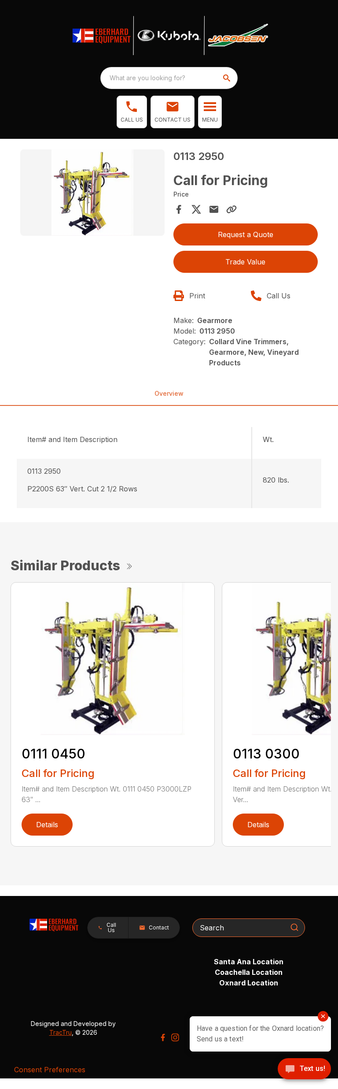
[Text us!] (304, 1069)
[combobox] (169, 78)
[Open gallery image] (92, 192)
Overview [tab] (169, 393)
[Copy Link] (231, 209)
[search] (227, 78)
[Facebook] (162, 1037)
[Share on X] (196, 209)
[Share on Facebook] (178, 209)
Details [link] (47, 824)
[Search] (294, 927)
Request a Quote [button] (245, 234)
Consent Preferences (49, 1069)
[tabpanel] (92, 194)
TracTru (60, 1032)
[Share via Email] (214, 209)
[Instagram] (175, 1037)
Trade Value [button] (245, 261)
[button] (132, 112)
